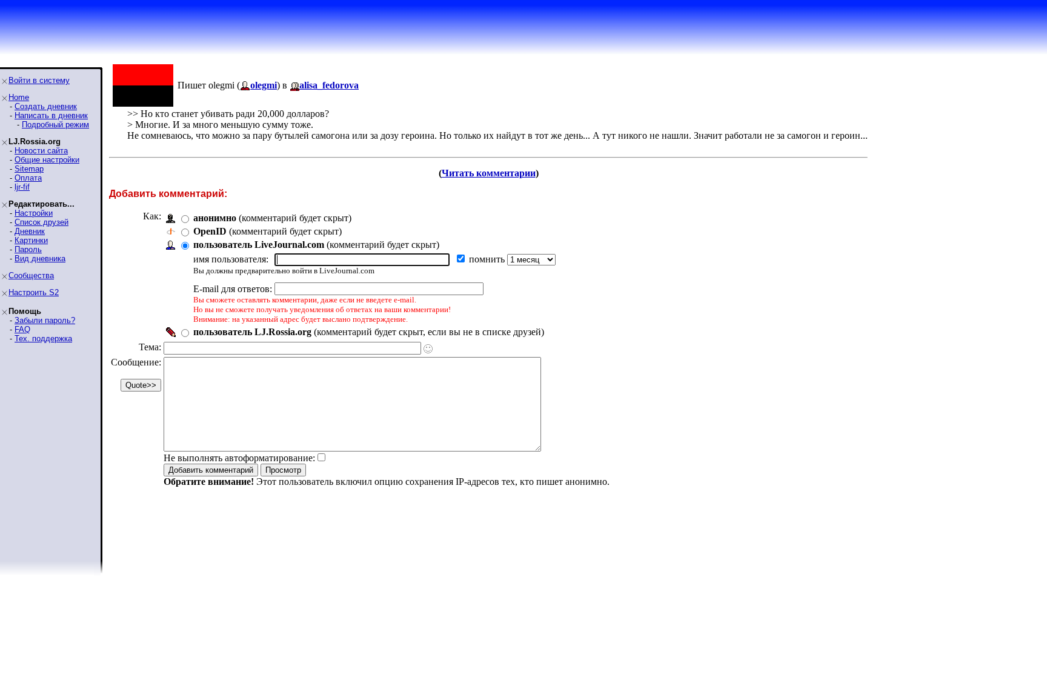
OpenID (210, 231)
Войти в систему (39, 80)
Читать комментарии (489, 173)
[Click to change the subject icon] (428, 348)
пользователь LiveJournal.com (258, 244)
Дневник (30, 231)
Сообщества (31, 275)
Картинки (31, 240)
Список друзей (41, 222)
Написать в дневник (51, 115)
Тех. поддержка (43, 338)
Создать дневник (46, 106)
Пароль (28, 249)
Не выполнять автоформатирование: (239, 458)
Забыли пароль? (45, 320)
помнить (488, 259)
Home (18, 97)
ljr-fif (22, 187)
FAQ (22, 329)
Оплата (28, 177)
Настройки (34, 213)
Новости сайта (41, 150)
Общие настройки (47, 159)
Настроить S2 (33, 292)
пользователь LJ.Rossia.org (252, 332)
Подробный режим (55, 124)
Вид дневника (40, 258)
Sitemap (29, 168)
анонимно (214, 218)
